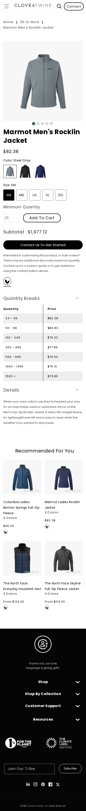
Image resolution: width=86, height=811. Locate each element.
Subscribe (70, 768)
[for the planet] (23, 751)
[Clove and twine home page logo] (43, 656)
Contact (74, 6)
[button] (6, 6)
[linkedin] (28, 784)
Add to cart (42, 218)
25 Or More (29, 22)
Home (8, 22)
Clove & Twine (35, 806)
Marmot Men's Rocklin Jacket (28, 27)
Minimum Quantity (21, 207)
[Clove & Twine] (33, 6)
